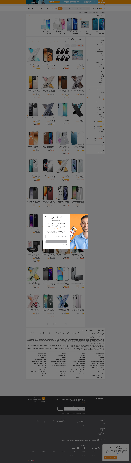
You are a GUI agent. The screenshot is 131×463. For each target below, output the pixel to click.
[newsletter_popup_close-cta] (45, 216)
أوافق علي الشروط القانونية (56, 228)
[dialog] (65, 231)
